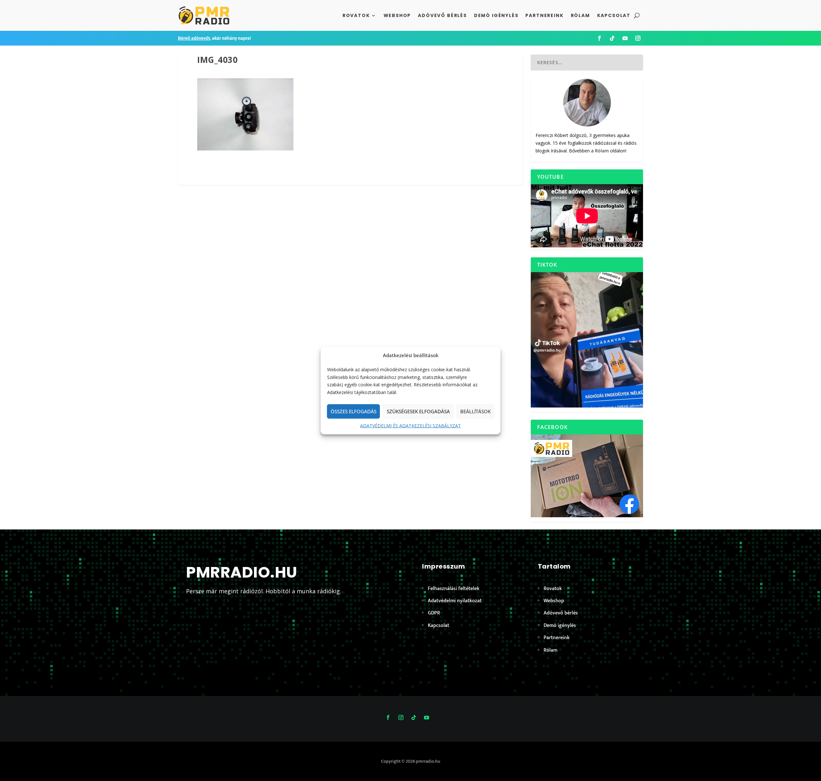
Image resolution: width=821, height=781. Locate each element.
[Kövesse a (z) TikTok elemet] (612, 38)
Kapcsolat (614, 15)
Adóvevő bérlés (442, 15)
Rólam (580, 15)
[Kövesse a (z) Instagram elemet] (638, 38)
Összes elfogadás (354, 411)
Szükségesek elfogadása (418, 411)
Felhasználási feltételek (453, 588)
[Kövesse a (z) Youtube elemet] (625, 38)
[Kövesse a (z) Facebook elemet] (599, 38)
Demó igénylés (496, 15)
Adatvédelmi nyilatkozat (455, 600)
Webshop (397, 15)
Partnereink (544, 15)
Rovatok (356, 15)
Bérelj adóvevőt (194, 38)
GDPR (434, 613)
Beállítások (475, 411)
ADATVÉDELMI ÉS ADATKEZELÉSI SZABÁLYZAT (410, 426)
